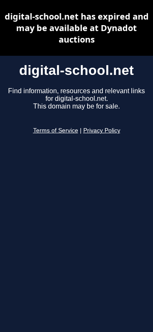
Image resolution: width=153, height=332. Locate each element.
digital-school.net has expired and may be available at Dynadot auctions (77, 28)
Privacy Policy (101, 130)
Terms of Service (55, 130)
